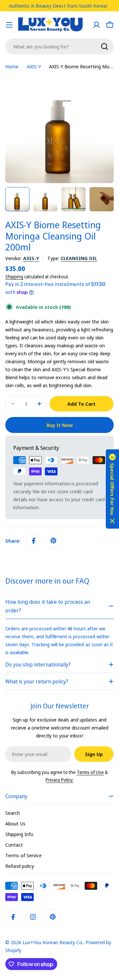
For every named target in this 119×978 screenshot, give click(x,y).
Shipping (14, 277)
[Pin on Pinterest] (53, 541)
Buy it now (60, 425)
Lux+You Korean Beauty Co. (52, 942)
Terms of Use (90, 772)
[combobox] (59, 46)
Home (12, 66)
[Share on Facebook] (34, 541)
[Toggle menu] (9, 25)
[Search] (104, 46)
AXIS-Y (34, 66)
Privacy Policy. (59, 780)
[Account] (96, 25)
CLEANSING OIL (78, 258)
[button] (112, 489)
